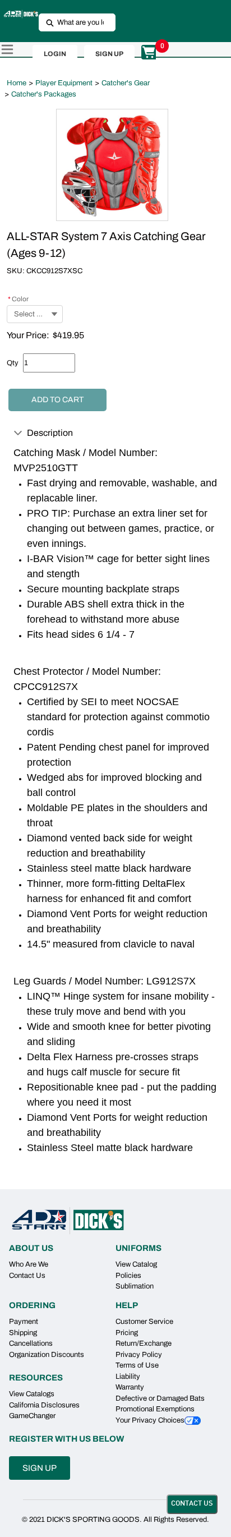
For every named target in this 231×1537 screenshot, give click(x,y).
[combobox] (72, 22)
